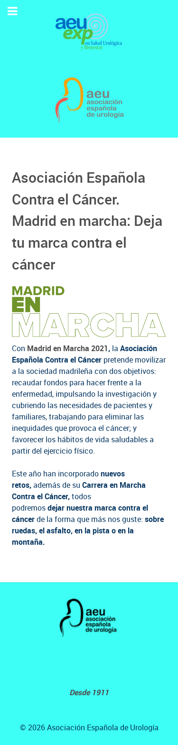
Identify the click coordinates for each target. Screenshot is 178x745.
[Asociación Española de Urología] (89, 100)
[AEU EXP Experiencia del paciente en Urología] (89, 32)
